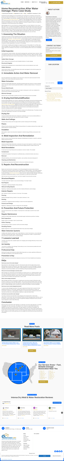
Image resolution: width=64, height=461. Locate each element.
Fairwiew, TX (51, 376)
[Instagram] (57, 451)
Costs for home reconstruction (15, 39)
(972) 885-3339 (29, 429)
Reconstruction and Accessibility (8, 104)
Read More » (4, 345)
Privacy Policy (10, 459)
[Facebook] (55, 451)
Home (22, 2)
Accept (44, 455)
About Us (34, 2)
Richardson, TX (43, 377)
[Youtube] (61, 451)
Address (7, 427)
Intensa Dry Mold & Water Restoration (11, 19)
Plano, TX (42, 371)
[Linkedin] (59, 451)
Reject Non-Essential (57, 455)
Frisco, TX (42, 372)
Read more (12, 415)
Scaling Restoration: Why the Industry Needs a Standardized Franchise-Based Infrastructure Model (54, 97)
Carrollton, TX (52, 372)
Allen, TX (51, 371)
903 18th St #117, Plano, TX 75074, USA (13, 429)
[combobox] (51, 83)
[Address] (3, 428)
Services (27, 2)
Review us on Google (57, 402)
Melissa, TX (42, 374)
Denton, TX (51, 377)
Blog (25, 13)
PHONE (27, 427)
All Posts (49, 39)
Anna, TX (51, 378)
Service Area (42, 2)
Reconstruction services (14, 172)
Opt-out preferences (4, 459)
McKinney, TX (43, 373)
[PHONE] (23, 428)
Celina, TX (51, 373)
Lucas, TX (42, 376)
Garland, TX (51, 374)
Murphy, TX (42, 378)
